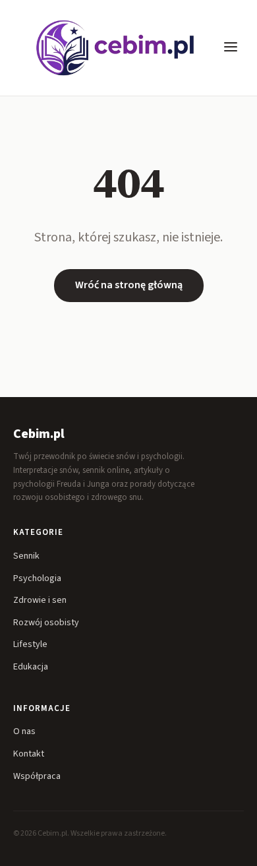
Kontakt (28, 753)
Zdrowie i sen (40, 600)
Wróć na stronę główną (129, 285)
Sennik (26, 556)
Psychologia (37, 578)
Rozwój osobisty (46, 622)
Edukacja (30, 666)
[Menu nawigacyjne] (230, 48)
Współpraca (37, 776)
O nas (24, 731)
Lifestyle (30, 644)
